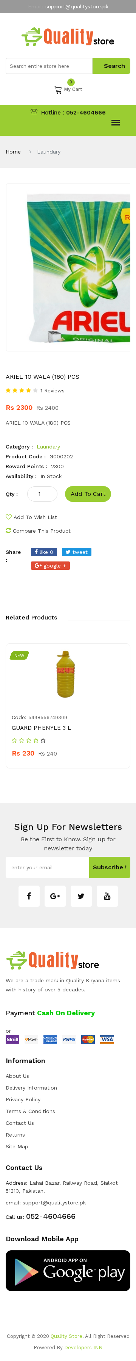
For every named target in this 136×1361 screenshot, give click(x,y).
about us (17, 1076)
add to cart (88, 493)
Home (13, 152)
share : (13, 556)
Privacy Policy (23, 1099)
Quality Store (66, 1336)
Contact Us (20, 1123)
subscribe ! (110, 867)
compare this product (42, 531)
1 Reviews (52, 390)
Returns (15, 1135)
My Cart (73, 88)
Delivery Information (31, 1088)
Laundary (48, 447)
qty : (12, 494)
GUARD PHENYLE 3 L (41, 727)
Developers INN (83, 1347)
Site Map (17, 1146)
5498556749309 (47, 717)
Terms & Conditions (30, 1111)
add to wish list (35, 517)
